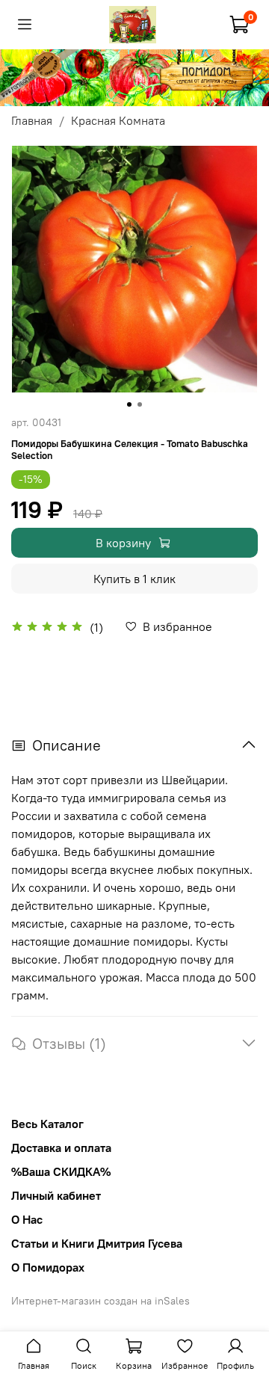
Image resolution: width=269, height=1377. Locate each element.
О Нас (27, 1219)
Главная (31, 120)
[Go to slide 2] (139, 404)
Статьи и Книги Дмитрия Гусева (96, 1243)
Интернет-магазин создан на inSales (100, 1300)
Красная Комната (118, 120)
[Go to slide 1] (129, 404)
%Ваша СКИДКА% (61, 1171)
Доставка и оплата (61, 1147)
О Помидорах (47, 1267)
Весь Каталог (47, 1123)
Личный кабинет (56, 1195)
